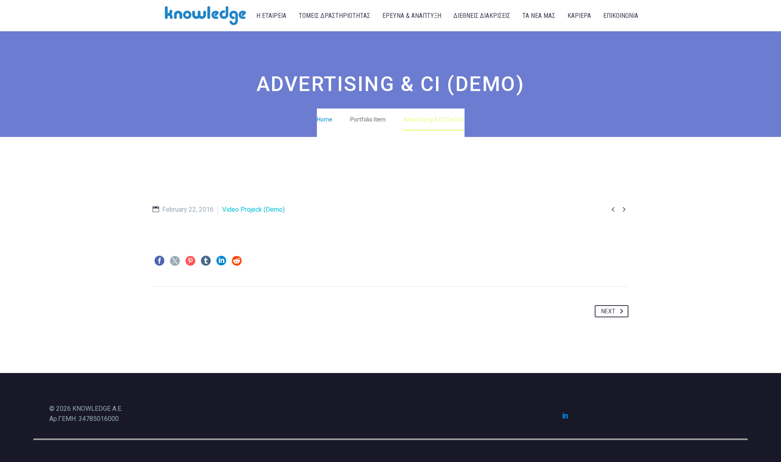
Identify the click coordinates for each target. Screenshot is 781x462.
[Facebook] (159, 261)
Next (608, 311)
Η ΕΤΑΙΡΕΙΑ (271, 16)
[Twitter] (175, 261)
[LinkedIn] (221, 261)
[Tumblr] (206, 261)
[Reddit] (237, 261)
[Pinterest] (190, 261)
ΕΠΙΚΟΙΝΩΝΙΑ (620, 16)
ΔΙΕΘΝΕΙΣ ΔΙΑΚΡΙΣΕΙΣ (482, 16)
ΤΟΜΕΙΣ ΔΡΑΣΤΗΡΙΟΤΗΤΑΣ (334, 16)
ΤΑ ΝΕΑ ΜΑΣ (538, 16)
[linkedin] (565, 415)
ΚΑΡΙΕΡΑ (579, 16)
